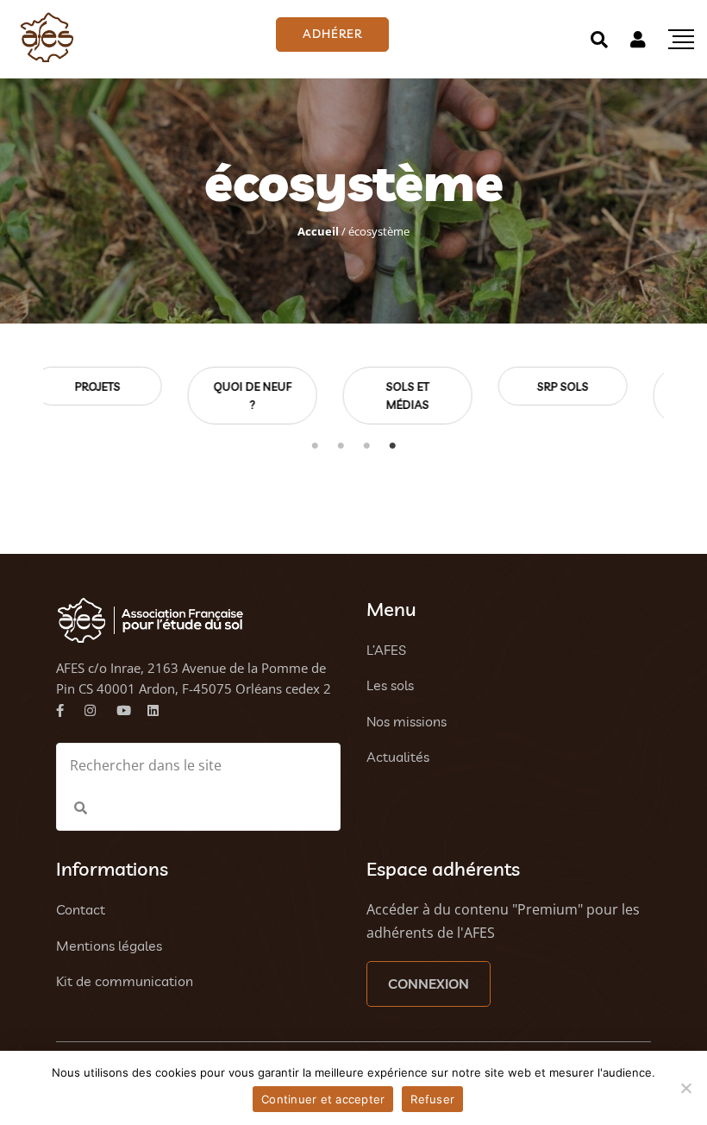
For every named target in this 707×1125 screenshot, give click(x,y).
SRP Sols (451, 386)
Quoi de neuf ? (140, 396)
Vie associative (606, 396)
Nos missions (406, 721)
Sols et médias (295, 396)
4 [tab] (392, 446)
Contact (80, 909)
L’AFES (386, 649)
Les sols (390, 685)
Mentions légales (109, 945)
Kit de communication (124, 981)
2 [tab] (340, 446)
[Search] (599, 39)
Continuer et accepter (323, 1099)
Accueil (318, 231)
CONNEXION (428, 983)
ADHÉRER (332, 33)
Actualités (397, 756)
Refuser (432, 1099)
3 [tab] (366, 446)
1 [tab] (314, 446)
